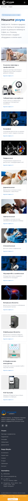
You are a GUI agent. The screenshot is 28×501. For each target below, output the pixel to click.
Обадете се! (12, 499)
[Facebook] (2, 425)
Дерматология (5, 445)
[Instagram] (6, 425)
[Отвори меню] (24, 2)
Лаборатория (4, 442)
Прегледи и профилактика (8, 434)
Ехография (4, 439)
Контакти (3, 466)
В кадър (3, 461)
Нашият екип (4, 455)
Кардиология (4, 436)
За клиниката (4, 452)
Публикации (4, 463)
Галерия (3, 458)
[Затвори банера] (19, 499)
